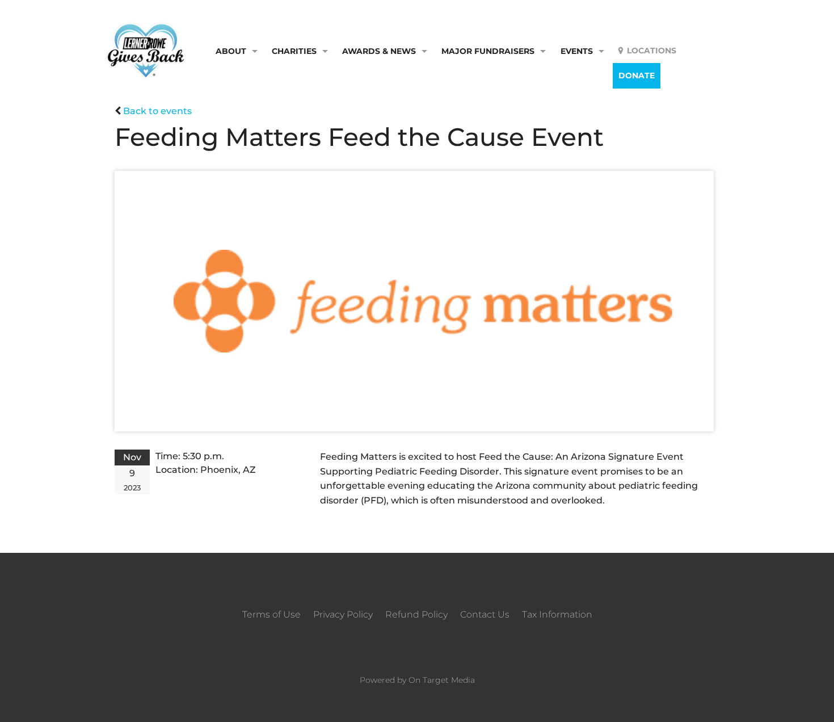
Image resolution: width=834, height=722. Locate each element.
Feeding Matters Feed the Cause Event (359, 136)
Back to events (157, 111)
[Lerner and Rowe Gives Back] (146, 50)
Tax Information (557, 614)
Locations (651, 50)
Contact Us (484, 614)
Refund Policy (416, 614)
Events (577, 51)
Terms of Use (271, 614)
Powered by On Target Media (417, 680)
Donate (636, 75)
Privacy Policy (343, 614)
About (231, 51)
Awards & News (379, 51)
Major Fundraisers (487, 51)
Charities (294, 51)
